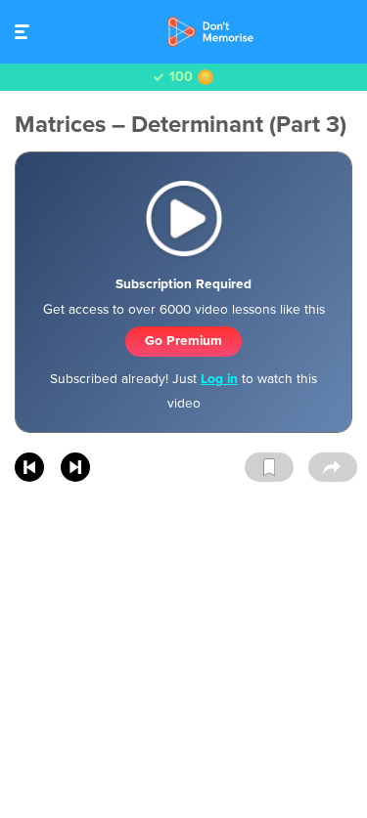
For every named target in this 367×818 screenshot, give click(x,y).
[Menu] (27, 31)
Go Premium (183, 340)
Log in (219, 378)
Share (332, 468)
